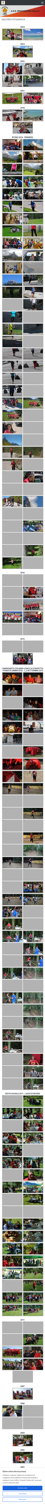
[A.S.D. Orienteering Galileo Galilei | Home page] (3, 2)
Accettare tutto (22, 1488)
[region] (22, 1486)
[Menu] (42, 2)
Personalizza (22, 1494)
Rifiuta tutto (22, 1499)
